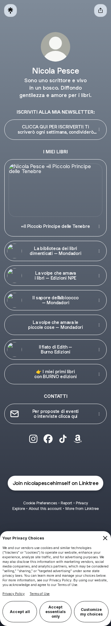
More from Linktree (82, 508)
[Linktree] (10, 10)
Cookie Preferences (40, 503)
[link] (33, 438)
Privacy (82, 503)
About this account (45, 508)
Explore (18, 508)
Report (66, 503)
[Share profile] (100, 10)
